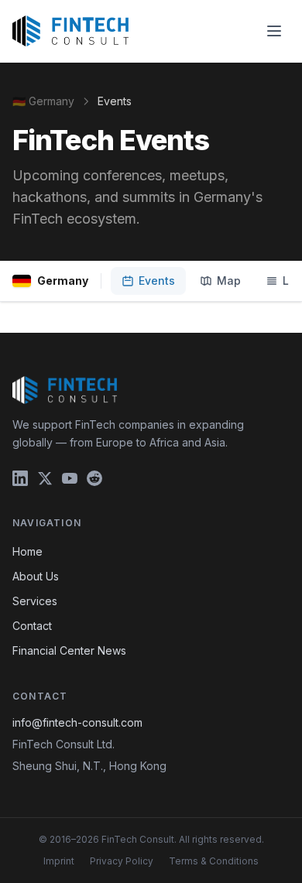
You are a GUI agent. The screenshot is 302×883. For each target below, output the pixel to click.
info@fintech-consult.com (77, 722)
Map (229, 280)
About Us (35, 576)
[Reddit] (94, 478)
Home (27, 551)
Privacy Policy (121, 861)
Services (34, 600)
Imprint (58, 861)
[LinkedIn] (20, 478)
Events (157, 280)
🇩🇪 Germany (43, 101)
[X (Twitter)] (45, 478)
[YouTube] (69, 478)
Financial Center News (69, 650)
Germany (62, 280)
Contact (32, 625)
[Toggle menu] (274, 30)
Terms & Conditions (214, 861)
